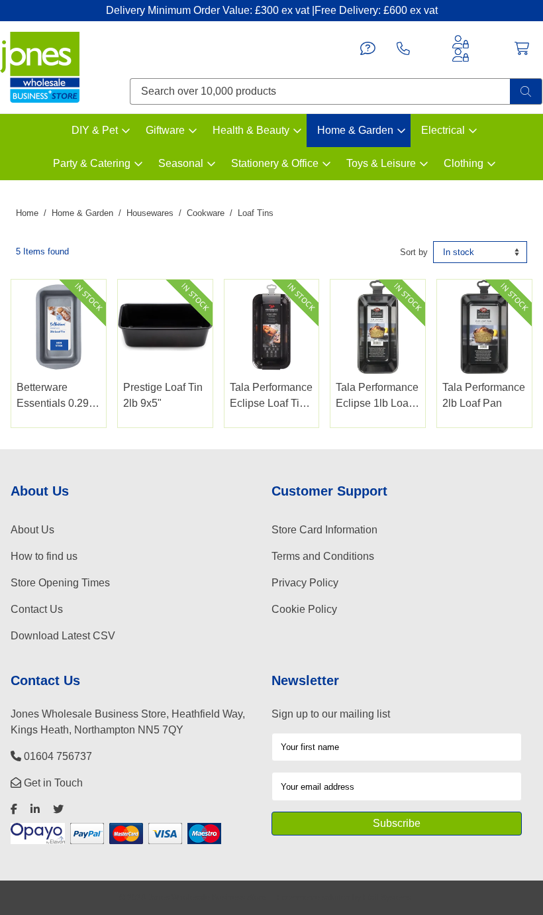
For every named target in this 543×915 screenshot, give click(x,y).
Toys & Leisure (381, 163)
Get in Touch (52, 782)
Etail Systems (387, 897)
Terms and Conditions (323, 556)
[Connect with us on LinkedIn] (35, 809)
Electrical (443, 130)
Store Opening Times (60, 582)
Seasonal (180, 163)
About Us (32, 529)
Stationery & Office (275, 163)
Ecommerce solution (313, 897)
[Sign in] (460, 41)
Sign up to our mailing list (331, 714)
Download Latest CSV (63, 635)
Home (27, 213)
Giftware (165, 130)
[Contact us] (367, 48)
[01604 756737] (403, 48)
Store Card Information (324, 529)
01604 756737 (56, 756)
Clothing (463, 163)
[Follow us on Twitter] (58, 809)
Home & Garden (355, 130)
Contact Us (37, 609)
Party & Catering (91, 163)
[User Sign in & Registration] (460, 55)
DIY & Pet (95, 130)
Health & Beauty (251, 130)
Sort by (414, 252)
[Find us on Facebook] (14, 809)
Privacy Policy (305, 582)
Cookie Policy (304, 609)
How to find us (44, 556)
